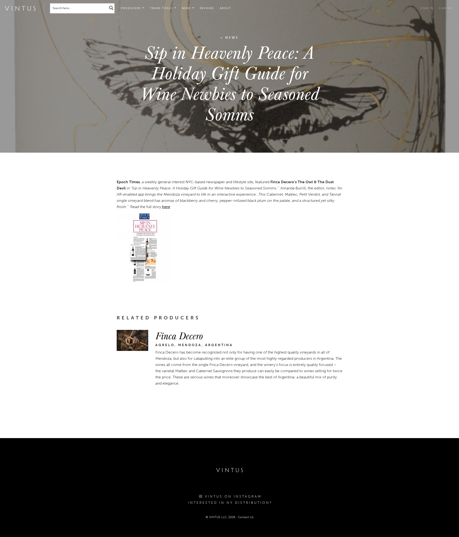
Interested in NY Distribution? (230, 503)
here (166, 206)
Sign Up (446, 8)
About (225, 8)
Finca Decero (179, 335)
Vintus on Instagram (232, 496)
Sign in (427, 8)
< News (229, 38)
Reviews (207, 8)
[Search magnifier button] (111, 7)
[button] (163, 8)
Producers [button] (131, 8)
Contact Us (246, 517)
